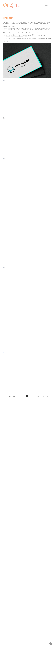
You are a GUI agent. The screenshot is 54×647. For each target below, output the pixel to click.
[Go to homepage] (11, 5)
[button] (48, 6)
